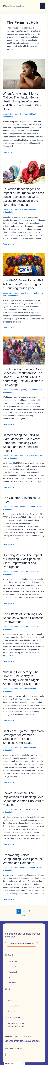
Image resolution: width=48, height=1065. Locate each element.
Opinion (28, 293)
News (27, 455)
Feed (22, 293)
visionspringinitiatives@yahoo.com (22, 1041)
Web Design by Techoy (13, 1048)
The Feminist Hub (27, 114)
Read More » (8, 151)
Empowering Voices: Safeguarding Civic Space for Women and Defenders (22, 859)
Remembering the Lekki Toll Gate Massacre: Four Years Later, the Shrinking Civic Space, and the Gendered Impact (21, 442)
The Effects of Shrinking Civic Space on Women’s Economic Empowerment (23, 618)
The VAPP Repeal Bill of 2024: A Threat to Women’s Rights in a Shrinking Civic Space (23, 284)
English (10, 1063)
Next (24, 916)
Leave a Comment (10, 114)
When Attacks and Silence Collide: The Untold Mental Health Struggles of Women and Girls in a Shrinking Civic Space (22, 101)
